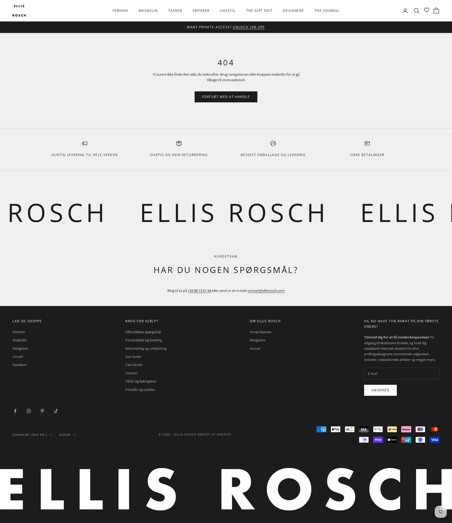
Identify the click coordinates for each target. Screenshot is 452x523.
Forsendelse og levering (143, 340)
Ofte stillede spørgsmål (143, 332)
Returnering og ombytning (146, 348)
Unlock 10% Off (249, 27)
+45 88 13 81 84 (199, 290)
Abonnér (380, 390)
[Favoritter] (426, 10)
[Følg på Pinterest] (42, 411)
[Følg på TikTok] (56, 411)
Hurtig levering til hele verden (85, 155)
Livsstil (227, 10)
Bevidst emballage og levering (273, 155)
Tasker (175, 10)
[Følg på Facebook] (15, 411)
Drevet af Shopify (214, 434)
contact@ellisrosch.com (266, 290)
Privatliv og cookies (140, 389)
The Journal (327, 10)
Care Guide (133, 364)
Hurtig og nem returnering (179, 155)
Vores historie (260, 332)
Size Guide (133, 356)
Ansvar (255, 348)
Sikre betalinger (367, 155)
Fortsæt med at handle (226, 96)
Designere (293, 10)
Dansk (65, 435)
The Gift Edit (259, 10)
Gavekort (20, 364)
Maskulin (148, 10)
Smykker (201, 10)
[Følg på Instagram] (28, 411)
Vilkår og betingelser (141, 381)
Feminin (120, 10)
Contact (131, 373)
